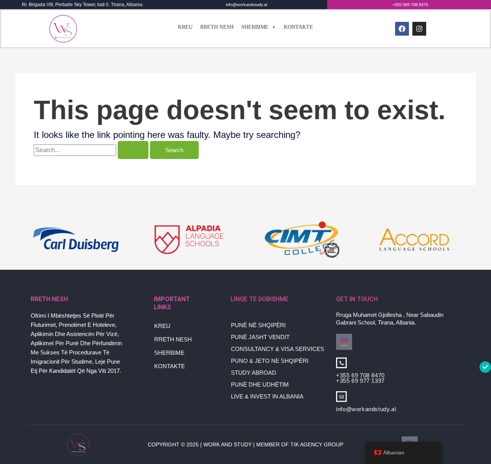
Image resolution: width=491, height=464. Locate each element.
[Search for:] (92, 150)
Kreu (185, 27)
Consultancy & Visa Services (277, 349)
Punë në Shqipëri (258, 325)
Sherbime (255, 27)
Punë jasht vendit (260, 337)
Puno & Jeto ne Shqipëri (269, 360)
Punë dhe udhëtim (260, 384)
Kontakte (298, 27)
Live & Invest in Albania (267, 396)
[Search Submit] (133, 150)
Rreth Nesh (217, 27)
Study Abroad (253, 372)
